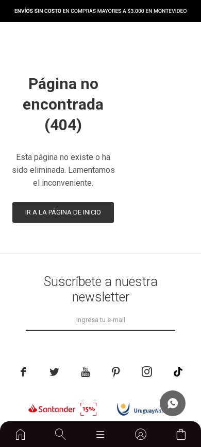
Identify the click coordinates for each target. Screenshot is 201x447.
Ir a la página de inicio (63, 212)
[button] (61, 434)
